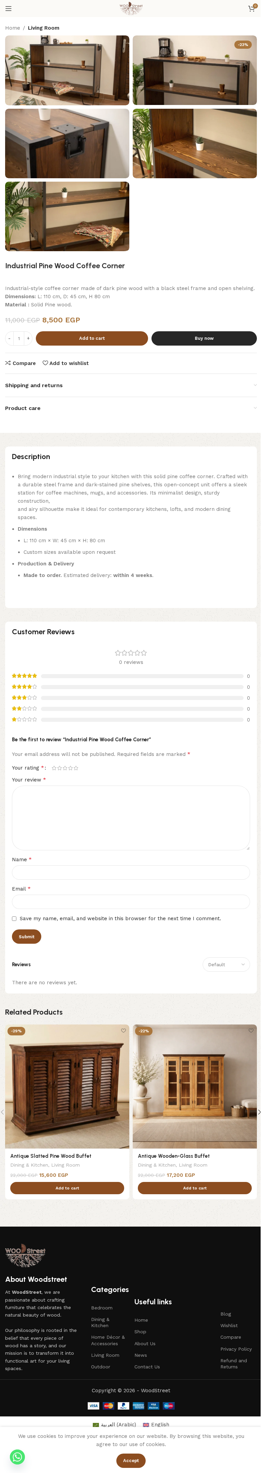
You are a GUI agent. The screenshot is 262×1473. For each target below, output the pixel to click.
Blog (225, 1314)
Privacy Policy (236, 1349)
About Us (145, 1343)
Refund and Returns (233, 1363)
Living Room (43, 28)
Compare (230, 1337)
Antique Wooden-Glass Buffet (174, 1156)
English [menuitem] (160, 1425)
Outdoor (100, 1366)
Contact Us (147, 1366)
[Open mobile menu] (8, 8)
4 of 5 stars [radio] (70, 768)
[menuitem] (114, 1424)
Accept (131, 1460)
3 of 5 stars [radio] (65, 768)
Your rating (28, 768)
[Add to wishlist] (123, 1030)
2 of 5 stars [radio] (59, 768)
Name (22, 859)
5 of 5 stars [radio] (75, 768)
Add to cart (92, 338)
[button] (67, 1188)
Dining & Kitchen (29, 1165)
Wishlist (229, 1325)
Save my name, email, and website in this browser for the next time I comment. (120, 918)
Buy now (204, 338)
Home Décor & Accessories (108, 1340)
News (140, 1355)
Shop (140, 1331)
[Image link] (25, 1255)
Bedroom (102, 1307)
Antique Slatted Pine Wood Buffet (50, 1156)
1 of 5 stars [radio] (54, 768)
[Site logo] (130, 8)
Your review (29, 779)
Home (12, 28)
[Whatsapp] (17, 1456)
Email (21, 888)
